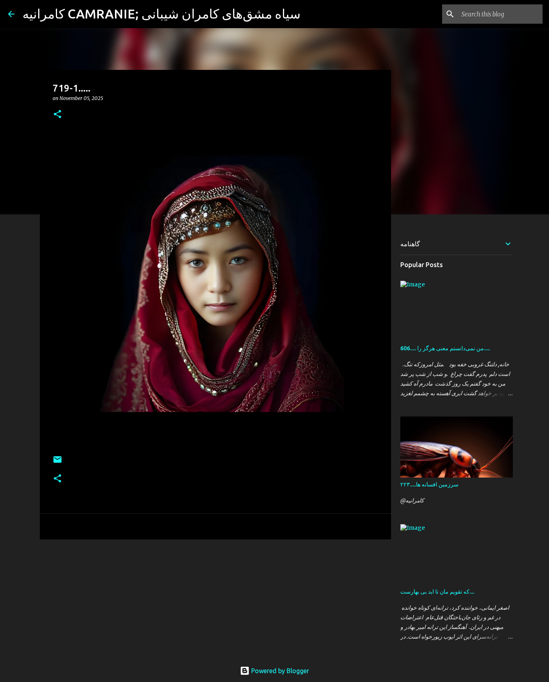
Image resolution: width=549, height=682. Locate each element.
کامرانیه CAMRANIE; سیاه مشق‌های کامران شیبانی (162, 13)
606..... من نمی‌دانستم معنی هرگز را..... (445, 348)
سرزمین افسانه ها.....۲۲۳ (429, 484)
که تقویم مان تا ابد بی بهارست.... (437, 591)
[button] (57, 114)
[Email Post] (57, 462)
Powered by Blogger (279, 670)
